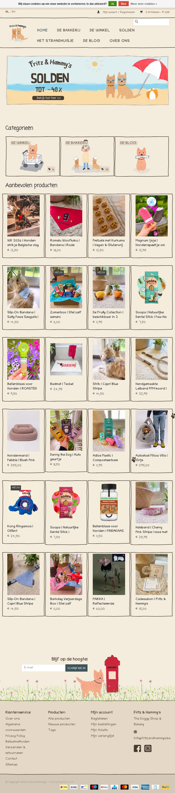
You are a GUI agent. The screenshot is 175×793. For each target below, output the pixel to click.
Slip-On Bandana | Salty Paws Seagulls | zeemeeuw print (22, 315)
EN (13, 11)
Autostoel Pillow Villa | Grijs (151, 458)
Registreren (99, 719)
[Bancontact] (83, 787)
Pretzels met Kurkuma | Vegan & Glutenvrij (109, 243)
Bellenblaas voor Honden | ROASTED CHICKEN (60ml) (22, 387)
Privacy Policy (15, 736)
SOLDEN (127, 31)
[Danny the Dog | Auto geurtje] (66, 430)
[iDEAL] (63, 787)
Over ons (120, 41)
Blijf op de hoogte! (70, 659)
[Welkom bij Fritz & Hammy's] (87, 80)
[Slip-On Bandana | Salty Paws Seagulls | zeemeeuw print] (23, 287)
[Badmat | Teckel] (66, 359)
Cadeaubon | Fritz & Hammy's (151, 602)
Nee (123, 3)
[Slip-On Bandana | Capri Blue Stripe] (23, 574)
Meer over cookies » (144, 3)
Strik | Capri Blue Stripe (105, 387)
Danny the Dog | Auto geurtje (65, 457)
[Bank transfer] (73, 787)
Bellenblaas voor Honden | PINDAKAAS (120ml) (108, 529)
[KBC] (114, 787)
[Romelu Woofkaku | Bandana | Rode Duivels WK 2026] (66, 215)
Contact (11, 759)
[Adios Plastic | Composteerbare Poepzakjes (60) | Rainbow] (109, 431)
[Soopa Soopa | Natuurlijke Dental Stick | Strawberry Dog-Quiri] (66, 502)
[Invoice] (155, 787)
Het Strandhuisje (55, 41)
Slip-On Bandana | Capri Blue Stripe (21, 602)
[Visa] (134, 787)
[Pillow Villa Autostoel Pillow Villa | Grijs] (152, 431)
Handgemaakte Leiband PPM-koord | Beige (151, 387)
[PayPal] (165, 787)
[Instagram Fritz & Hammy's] (148, 748)
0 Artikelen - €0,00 (157, 12)
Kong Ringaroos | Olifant (20, 529)
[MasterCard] (124, 787)
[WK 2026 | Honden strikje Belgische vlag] (23, 215)
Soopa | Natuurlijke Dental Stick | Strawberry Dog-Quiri (66, 530)
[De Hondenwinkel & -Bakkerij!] (19, 32)
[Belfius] (104, 787)
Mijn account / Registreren (119, 12)
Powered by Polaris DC (61, 782)
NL (7, 11)
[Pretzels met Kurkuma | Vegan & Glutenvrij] (109, 215)
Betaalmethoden (17, 742)
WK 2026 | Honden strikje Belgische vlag (23, 243)
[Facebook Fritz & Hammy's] (137, 748)
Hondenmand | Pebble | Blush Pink (21, 458)
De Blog (91, 41)
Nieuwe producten (61, 724)
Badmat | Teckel (61, 384)
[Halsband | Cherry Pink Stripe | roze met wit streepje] (152, 502)
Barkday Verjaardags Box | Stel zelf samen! (66, 602)
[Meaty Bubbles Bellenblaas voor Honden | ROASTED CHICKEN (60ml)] (23, 359)
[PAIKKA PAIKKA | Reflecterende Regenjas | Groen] (109, 574)
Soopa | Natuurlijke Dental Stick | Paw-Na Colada (151, 315)
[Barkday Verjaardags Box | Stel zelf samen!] (66, 574)
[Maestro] (94, 787)
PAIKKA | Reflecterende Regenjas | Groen (106, 602)
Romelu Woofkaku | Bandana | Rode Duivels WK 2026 (65, 243)
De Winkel (100, 31)
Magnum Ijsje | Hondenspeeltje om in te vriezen (150, 243)
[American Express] (145, 787)
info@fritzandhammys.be (152, 738)
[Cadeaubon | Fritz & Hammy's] (152, 574)
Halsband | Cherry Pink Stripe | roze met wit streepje (151, 530)
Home (42, 31)
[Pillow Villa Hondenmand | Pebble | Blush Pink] (23, 431)
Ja (112, 3)
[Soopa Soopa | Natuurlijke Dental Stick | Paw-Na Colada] (152, 287)
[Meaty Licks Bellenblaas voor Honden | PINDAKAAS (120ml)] (109, 502)
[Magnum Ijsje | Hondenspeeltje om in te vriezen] (152, 215)
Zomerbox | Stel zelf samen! (65, 315)
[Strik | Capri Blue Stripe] (109, 359)
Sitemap (11, 765)
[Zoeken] (136, 22)
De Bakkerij (68, 31)
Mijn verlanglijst (102, 736)
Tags (52, 730)
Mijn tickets (99, 730)
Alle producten (59, 719)
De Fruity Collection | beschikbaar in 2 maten (108, 315)
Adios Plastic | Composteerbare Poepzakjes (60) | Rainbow (106, 458)
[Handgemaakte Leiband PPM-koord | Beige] (152, 359)
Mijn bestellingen (103, 724)
